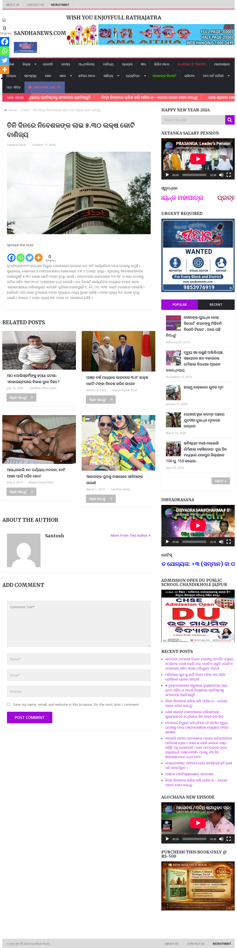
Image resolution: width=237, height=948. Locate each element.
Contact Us (35, 5)
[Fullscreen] (228, 175)
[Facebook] (11, 255)
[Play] (167, 175)
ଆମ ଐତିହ (13, 87)
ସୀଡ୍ (143, 64)
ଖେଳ (48, 75)
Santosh (54, 536)
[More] (38, 255)
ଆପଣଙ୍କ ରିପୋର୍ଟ (164, 75)
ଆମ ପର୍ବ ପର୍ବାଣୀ (213, 75)
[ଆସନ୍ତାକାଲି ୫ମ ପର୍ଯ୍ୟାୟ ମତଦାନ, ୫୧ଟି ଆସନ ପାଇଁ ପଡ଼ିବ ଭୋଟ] (39, 439)
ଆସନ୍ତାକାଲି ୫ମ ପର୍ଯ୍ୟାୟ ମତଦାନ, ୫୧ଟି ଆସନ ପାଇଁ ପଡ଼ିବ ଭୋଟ (36, 472)
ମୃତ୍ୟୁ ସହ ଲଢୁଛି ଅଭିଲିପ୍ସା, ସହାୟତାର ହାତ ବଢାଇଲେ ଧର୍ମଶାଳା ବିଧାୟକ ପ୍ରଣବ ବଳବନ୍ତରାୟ (195, 361)
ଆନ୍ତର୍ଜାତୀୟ (86, 64)
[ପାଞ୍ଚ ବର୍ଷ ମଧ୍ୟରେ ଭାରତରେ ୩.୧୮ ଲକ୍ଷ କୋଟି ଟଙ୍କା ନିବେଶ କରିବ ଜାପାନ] (118, 351)
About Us (12, 5)
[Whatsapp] (20, 255)
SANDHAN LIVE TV (46, 87)
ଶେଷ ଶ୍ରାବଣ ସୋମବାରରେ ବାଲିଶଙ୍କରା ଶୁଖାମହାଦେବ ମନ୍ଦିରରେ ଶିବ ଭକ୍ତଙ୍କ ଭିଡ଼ (194, 714)
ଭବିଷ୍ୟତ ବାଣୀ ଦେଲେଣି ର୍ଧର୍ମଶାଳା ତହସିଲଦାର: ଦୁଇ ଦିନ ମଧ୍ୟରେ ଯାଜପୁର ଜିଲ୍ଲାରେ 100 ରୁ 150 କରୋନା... (196, 452)
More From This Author (129, 535)
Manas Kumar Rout (124, 390)
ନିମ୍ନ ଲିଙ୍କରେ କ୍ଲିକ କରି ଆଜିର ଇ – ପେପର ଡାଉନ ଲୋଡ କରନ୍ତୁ (125, 97)
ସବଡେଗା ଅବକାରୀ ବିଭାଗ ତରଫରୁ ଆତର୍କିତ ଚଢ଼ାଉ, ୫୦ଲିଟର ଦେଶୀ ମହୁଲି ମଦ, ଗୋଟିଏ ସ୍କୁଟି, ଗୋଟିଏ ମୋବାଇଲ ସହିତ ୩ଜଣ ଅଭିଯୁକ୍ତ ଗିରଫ (199, 664)
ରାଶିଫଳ (189, 75)
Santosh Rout (16, 145)
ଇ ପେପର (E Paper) (192, 64)
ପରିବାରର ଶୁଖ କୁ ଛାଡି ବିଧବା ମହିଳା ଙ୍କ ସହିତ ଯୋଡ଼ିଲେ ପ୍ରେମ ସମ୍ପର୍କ (195, 676)
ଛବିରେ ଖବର (86, 75)
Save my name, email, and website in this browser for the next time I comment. (76, 704)
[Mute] (221, 175)
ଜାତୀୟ (65, 64)
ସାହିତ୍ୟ (108, 75)
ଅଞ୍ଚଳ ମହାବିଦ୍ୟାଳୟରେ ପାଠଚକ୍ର (189, 774)
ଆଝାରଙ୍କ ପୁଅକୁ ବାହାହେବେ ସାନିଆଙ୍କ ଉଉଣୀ (114, 479)
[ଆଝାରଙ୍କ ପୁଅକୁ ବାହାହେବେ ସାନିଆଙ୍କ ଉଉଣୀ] (118, 443)
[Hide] (2, 78)
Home (13, 110)
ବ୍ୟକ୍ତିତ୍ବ (133, 75)
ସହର (62, 75)
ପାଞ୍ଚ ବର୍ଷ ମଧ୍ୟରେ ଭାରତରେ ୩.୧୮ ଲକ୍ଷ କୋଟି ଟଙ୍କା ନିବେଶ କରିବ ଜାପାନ (117, 380)
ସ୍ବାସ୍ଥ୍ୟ (30, 75)
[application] (198, 159)
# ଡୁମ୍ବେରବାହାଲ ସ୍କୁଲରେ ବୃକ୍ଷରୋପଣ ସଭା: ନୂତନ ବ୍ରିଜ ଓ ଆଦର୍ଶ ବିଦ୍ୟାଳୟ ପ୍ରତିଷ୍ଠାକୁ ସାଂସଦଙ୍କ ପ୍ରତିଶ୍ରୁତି (196, 690)
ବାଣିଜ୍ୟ (108, 64)
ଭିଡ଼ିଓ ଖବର (161, 64)
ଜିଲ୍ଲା (26, 64)
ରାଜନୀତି (48, 64)
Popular (179, 304)
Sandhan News (120, 489)
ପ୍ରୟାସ (127, 64)
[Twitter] (29, 255)
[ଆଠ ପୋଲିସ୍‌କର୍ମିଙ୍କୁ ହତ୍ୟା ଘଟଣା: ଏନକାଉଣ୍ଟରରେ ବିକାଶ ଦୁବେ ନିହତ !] (39, 350)
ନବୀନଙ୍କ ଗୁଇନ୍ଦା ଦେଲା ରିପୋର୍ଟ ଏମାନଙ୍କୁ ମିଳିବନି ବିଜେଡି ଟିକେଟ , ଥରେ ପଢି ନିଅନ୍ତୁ (194, 326)
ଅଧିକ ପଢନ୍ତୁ (18, 397)
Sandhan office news (42, 388)
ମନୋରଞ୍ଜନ (222, 64)
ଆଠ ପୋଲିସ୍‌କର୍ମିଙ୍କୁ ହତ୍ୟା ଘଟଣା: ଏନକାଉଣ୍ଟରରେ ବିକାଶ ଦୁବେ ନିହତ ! (33, 378)
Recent (216, 304)
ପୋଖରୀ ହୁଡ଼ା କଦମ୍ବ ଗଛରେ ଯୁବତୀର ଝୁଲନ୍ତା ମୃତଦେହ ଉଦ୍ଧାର (204, 420)
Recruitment (60, 5)
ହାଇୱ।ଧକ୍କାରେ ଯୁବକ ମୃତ (203, 387)
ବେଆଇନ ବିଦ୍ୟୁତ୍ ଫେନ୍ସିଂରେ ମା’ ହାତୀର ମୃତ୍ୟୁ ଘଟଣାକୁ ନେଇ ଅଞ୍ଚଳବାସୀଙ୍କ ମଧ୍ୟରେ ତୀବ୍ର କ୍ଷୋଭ (196, 727)
